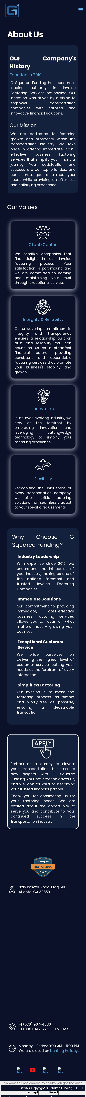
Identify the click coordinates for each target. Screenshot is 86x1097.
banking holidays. (65, 1050)
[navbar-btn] (80, 9)
